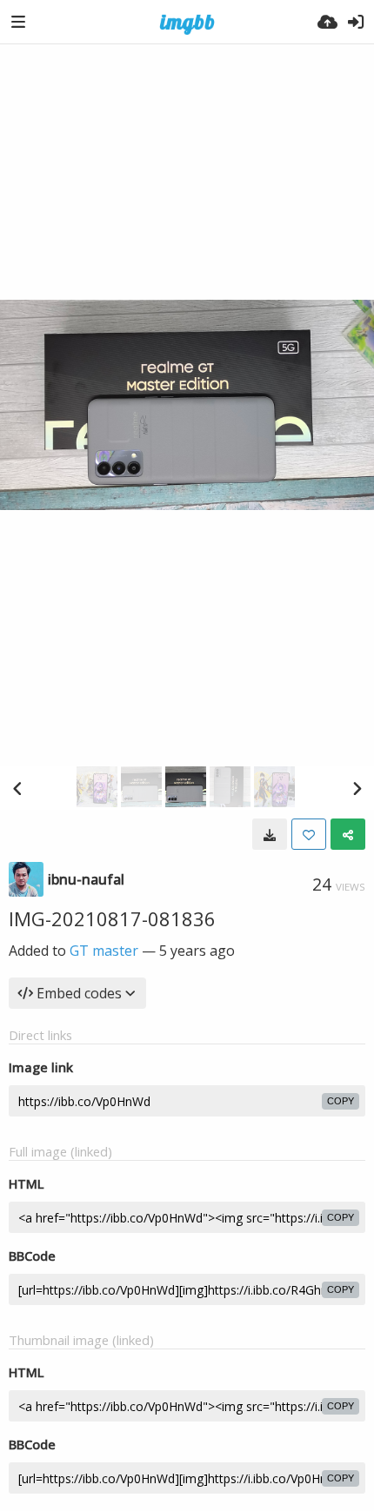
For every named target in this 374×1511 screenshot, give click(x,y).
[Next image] (356, 788)
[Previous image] (17, 788)
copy (340, 1101)
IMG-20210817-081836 (112, 918)
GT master (104, 950)
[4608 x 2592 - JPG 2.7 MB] (269, 834)
